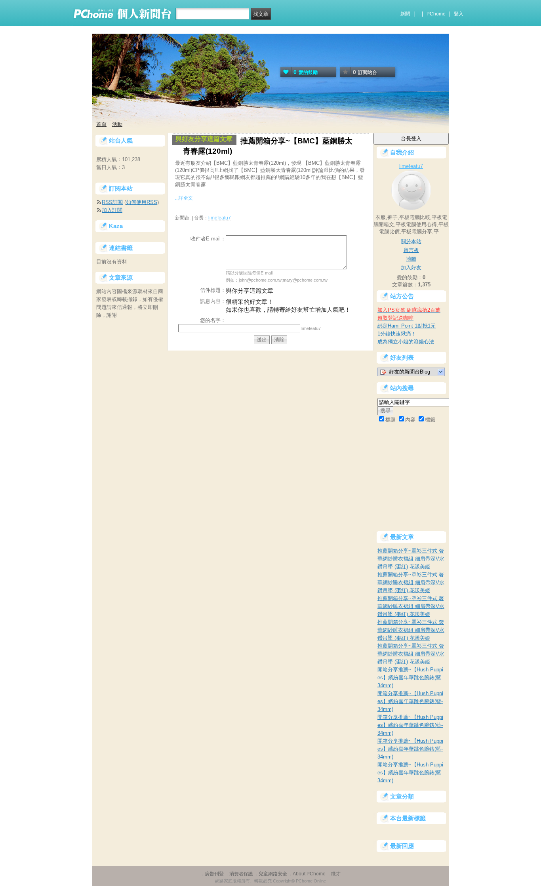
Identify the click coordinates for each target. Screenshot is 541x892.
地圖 (411, 259)
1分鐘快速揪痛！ (396, 334)
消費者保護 (241, 874)
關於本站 (411, 241)
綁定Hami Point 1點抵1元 (406, 326)
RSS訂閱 (112, 202)
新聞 (405, 14)
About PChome (309, 874)
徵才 (336, 874)
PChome (436, 14)
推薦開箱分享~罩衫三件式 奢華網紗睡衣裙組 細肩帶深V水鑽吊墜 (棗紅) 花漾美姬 (410, 559)
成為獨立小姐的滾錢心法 (405, 342)
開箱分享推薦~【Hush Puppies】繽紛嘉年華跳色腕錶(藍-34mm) (410, 677)
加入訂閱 (112, 210)
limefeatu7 (219, 218)
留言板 (411, 250)
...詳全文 (184, 198)
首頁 (101, 124)
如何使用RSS (141, 202)
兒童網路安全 (273, 874)
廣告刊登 (214, 874)
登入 (458, 14)
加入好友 (411, 268)
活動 (117, 124)
